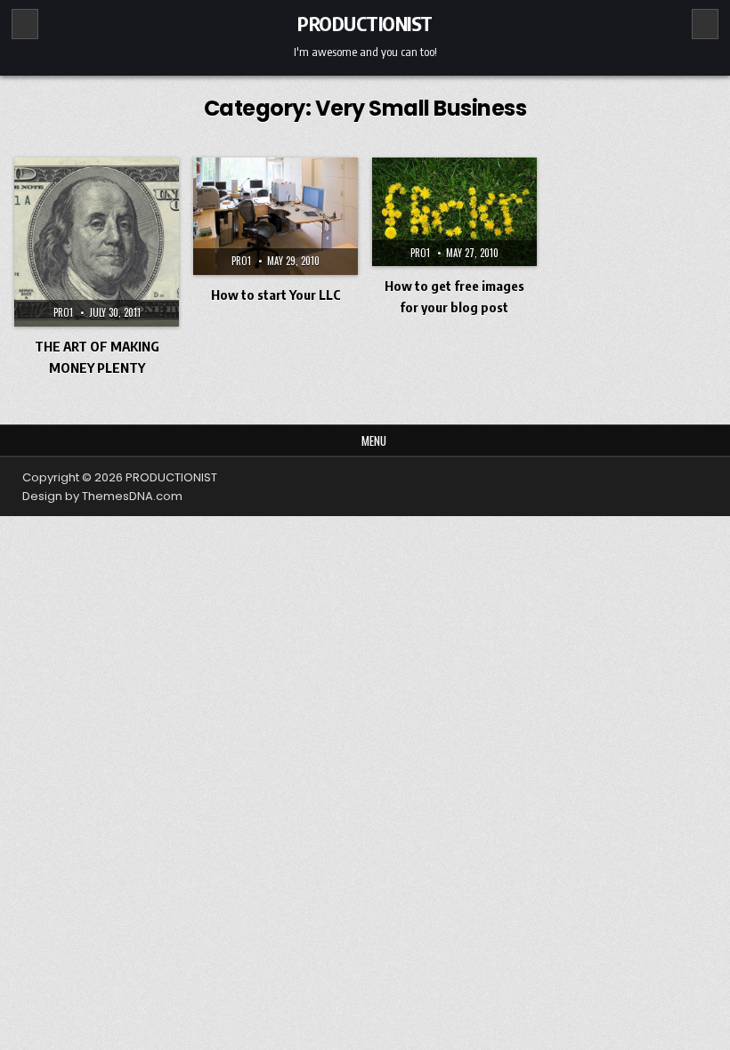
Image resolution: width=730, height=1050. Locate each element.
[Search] (705, 24)
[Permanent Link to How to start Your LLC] (275, 216)
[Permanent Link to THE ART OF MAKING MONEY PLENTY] (96, 242)
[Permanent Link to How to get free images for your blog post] (454, 212)
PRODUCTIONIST (365, 23)
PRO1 (63, 312)
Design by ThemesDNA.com (102, 496)
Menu (373, 440)
